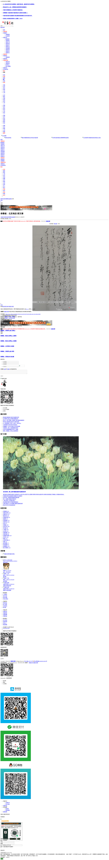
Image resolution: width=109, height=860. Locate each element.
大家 (4, 183)
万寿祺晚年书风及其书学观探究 (10, 424)
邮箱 (2, 843)
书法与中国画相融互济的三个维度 (10, 429)
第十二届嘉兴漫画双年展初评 (9, 499)
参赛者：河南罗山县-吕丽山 (8, 330)
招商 (4, 89)
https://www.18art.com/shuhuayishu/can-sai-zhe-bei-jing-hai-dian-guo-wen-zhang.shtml (23, 314)
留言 (4, 70)
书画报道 (8, 34)
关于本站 (5, 620)
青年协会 (5, 602)
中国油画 (6, 520)
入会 (4, 102)
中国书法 (6, 521)
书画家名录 (5, 60)
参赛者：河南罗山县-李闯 (7, 351)
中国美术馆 (6, 517)
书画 (4, 85)
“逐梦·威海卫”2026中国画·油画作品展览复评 (13, 503)
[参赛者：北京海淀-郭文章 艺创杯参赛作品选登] (54, 310)
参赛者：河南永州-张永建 (7, 356)
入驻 (4, 91)
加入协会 (8, 804)
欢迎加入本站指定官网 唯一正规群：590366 (12, 18)
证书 (4, 195)
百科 (4, 88)
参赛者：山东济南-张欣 (10, 318)
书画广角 (8, 42)
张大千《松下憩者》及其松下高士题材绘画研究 (13, 420)
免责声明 (5, 621)
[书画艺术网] (16, 24)
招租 (4, 128)
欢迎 (4, 101)
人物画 (5, 529)
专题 (4, 76)
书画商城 (5, 58)
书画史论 (8, 52)
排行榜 (4, 607)
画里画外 (8, 39)
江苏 (4, 95)
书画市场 (8, 49)
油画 (5, 538)
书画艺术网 (3, 217)
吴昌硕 (5, 518)
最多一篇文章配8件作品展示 (7, 846)
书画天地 (8, 43)
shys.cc (27, 309)
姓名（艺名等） (4, 840)
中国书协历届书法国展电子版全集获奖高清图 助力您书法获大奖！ (18, 15)
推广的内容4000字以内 (6, 845)
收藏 (4, 178)
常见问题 (5, 597)
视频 (4, 181)
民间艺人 (8, 64)
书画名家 (8, 63)
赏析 (4, 172)
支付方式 (5, 595)
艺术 (4, 86)
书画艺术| (31, 662)
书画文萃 (5, 37)
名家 (4, 184)
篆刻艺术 (6, 515)
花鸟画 (5, 528)
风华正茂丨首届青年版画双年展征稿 (11, 497)
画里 (4, 170)
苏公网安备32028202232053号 (40, 661)
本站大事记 (5, 598)
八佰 (4, 92)
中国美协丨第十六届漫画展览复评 (10, 427)
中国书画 (6, 534)
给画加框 (5, 811)
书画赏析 (8, 40)
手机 (2, 842)
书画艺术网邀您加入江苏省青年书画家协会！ (13, 9)
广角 (4, 173)
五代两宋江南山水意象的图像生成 (10, 418)
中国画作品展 (7, 535)
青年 (4, 96)
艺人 (4, 186)
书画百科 (5, 54)
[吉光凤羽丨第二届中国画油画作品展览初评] (41, 488)
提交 (2, 858)
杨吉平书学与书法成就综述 (9, 505)
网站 (4, 121)
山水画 (5, 531)
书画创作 (8, 51)
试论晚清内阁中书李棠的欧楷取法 (10, 502)
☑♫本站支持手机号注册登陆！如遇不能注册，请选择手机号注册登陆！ (19, 4)
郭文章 (55, 223)
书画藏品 (3, 160)
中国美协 (6, 511)
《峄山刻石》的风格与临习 (9, 500)
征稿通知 (6, 546)
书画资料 (5, 55)
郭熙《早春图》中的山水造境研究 (10, 430)
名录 (4, 169)
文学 (4, 180)
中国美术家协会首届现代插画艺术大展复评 (12, 495)
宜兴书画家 (8, 66)
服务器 (7, 808)
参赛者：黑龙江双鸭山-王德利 (8, 335)
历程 (4, 80)
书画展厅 (5, 32)
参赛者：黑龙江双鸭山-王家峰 (8, 341)
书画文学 (8, 45)
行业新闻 (8, 36)
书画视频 (8, 57)
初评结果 (6, 544)
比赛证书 (8, 802)
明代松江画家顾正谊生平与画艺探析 (11, 421)
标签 (4, 74)
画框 (4, 77)
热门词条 (5, 604)
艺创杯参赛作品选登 (7, 198)
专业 (4, 118)
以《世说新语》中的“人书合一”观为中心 (12, 423)
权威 (4, 119)
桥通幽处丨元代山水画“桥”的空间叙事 (11, 426)
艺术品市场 (5, 69)
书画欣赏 (5, 613)
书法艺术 (6, 526)
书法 (5, 523)
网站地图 (5, 624)
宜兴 (4, 187)
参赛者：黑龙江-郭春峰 (10, 316)
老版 (4, 82)
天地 (4, 176)
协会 (4, 99)
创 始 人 (5, 623)
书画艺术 (8, 46)
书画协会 (5, 31)
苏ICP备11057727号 (28, 661)
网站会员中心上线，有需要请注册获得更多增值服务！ (15, 7)
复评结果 (6, 543)
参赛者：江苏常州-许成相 (7, 346)
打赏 (2, 305)
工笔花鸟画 (6, 540)
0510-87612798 (6, 628)
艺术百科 (5, 605)
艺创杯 (7, 306)
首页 (4, 29)
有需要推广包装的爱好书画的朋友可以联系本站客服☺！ (15, 12)
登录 (2, 27)
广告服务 (5, 594)
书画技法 (5, 67)
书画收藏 (8, 48)
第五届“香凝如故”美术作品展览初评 (11, 417)
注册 (4, 27)
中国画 (5, 524)
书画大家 (8, 61)
